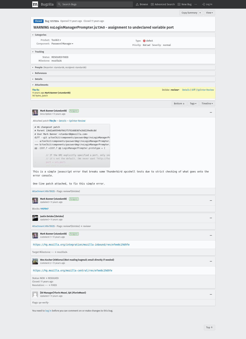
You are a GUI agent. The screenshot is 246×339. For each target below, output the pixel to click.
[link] (71, 145)
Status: (46, 57)
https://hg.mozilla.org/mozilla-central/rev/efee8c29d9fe (72, 270)
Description (46, 114)
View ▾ (209, 12)
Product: (45, 40)
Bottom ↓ (179, 103)
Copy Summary (189, 12)
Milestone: (44, 60)
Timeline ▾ (207, 103)
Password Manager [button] (62, 43)
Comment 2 (45, 263)
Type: (138, 40)
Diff (193, 89)
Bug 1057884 (52, 21)
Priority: (136, 45)
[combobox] (95, 4)
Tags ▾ (193, 103)
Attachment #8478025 (43, 191)
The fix (35, 89)
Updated (44, 202)
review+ (175, 89)
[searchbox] (95, 4)
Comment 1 (45, 237)
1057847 (44, 208)
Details (186, 89)
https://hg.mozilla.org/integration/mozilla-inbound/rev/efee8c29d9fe (81, 244)
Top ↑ (209, 327)
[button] (207, 4)
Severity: (156, 45)
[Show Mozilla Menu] (35, 4)
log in (48, 310)
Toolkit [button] (56, 40)
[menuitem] (141, 4)
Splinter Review (205, 89)
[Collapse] (211, 112)
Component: (43, 43)
